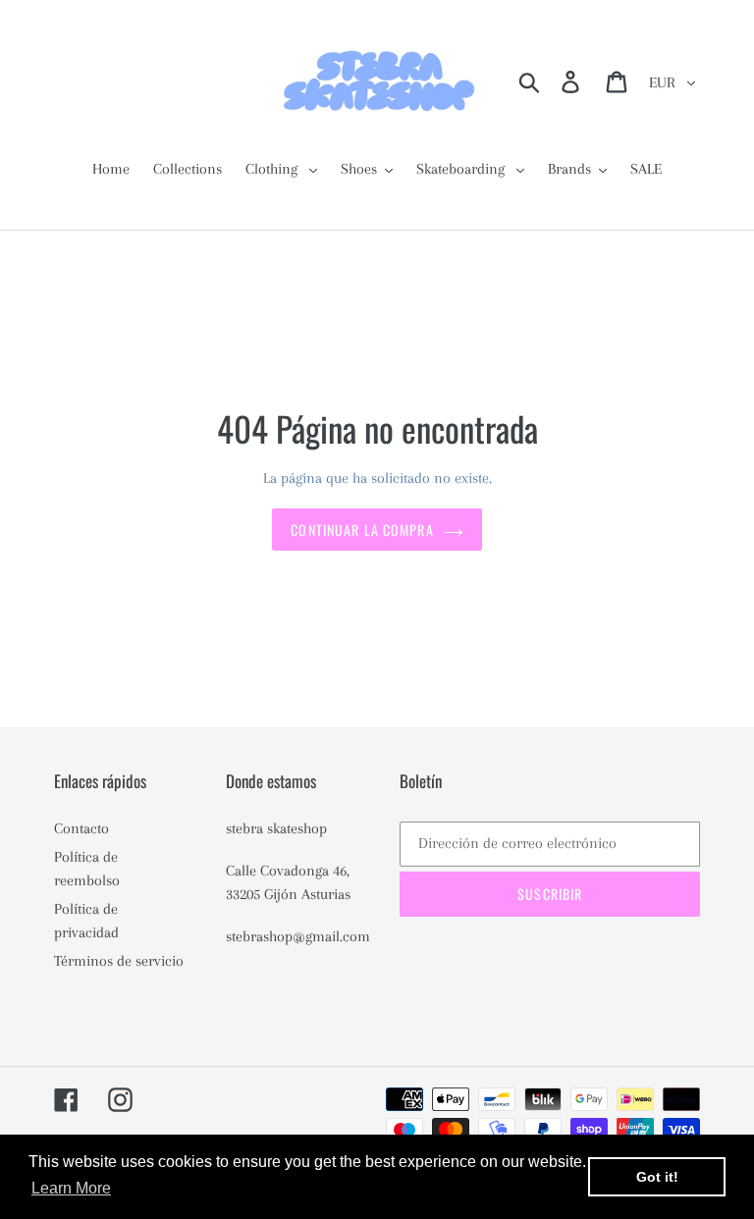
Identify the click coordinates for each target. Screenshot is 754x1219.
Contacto (81, 828)
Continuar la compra (362, 529)
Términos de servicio (119, 961)
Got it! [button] (657, 1177)
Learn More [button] (71, 1188)
